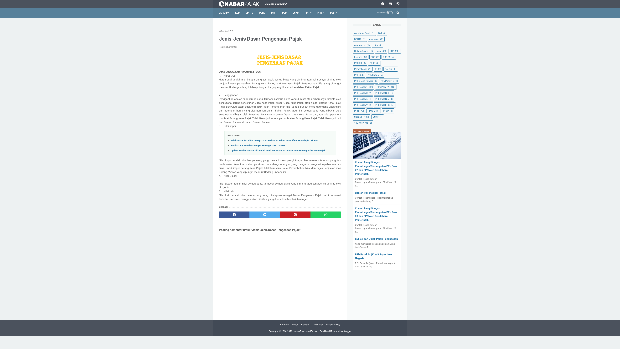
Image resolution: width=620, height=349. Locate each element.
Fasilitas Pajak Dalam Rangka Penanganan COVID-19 (258, 145)
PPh (307, 12)
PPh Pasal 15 (389, 81)
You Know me (363, 123)
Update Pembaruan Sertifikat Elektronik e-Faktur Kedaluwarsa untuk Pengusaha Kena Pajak (278, 150)
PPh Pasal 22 (386, 87)
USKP (296, 12)
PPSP (284, 12)
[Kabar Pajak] (241, 3)
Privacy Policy (333, 324)
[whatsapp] (325, 215)
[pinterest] (295, 215)
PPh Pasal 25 (363, 99)
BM (273, 12)
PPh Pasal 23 (363, 93)
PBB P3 (360, 63)
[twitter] (264, 215)
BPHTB (249, 12)
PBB (332, 12)
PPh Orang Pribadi (365, 81)
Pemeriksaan (362, 69)
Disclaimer (318, 324)
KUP (237, 12)
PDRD (262, 12)
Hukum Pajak (363, 51)
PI (378, 69)
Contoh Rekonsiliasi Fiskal (370, 192)
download (376, 39)
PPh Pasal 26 (384, 99)
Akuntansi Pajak (364, 33)
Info (381, 51)
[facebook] (234, 215)
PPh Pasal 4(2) (384, 105)
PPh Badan (375, 75)
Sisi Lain (361, 117)
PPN (319, 12)
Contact (305, 324)
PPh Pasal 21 (363, 87)
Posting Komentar (228, 47)
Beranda (224, 12)
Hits (378, 45)
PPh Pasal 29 (363, 105)
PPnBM (373, 111)
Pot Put (390, 69)
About (295, 324)
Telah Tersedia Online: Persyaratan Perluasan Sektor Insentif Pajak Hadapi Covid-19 (274, 140)
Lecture (360, 57)
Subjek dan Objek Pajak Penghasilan (376, 238)
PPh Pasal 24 (384, 93)
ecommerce (362, 45)
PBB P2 (388, 57)
